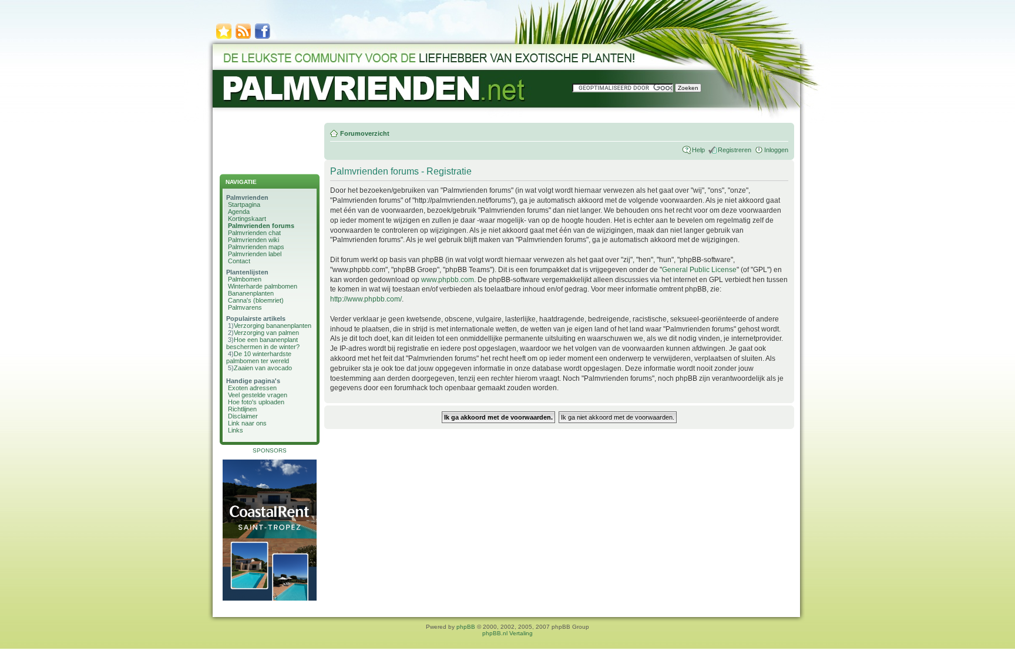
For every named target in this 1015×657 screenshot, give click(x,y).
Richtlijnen (242, 409)
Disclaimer (243, 416)
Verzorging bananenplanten (272, 325)
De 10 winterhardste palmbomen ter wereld (258, 357)
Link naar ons (247, 423)
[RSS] (243, 38)
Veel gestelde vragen (257, 394)
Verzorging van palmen (266, 332)
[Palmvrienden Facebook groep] (262, 38)
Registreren (734, 149)
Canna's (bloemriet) (256, 300)
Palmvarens (245, 307)
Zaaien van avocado (263, 367)
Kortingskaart (247, 218)
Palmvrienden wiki (253, 239)
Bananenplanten (251, 293)
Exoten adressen (252, 387)
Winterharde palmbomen (262, 286)
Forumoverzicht (364, 133)
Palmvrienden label (254, 253)
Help (698, 149)
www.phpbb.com (447, 280)
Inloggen (776, 149)
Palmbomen (244, 279)
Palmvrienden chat (254, 232)
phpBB (465, 627)
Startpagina (244, 204)
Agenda (239, 211)
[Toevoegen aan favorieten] (224, 38)
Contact (239, 260)
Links (235, 430)
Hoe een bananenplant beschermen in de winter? (263, 343)
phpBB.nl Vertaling (507, 633)
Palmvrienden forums (261, 225)
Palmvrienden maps (256, 246)
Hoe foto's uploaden (256, 401)
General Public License (699, 270)
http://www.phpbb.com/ (366, 299)
